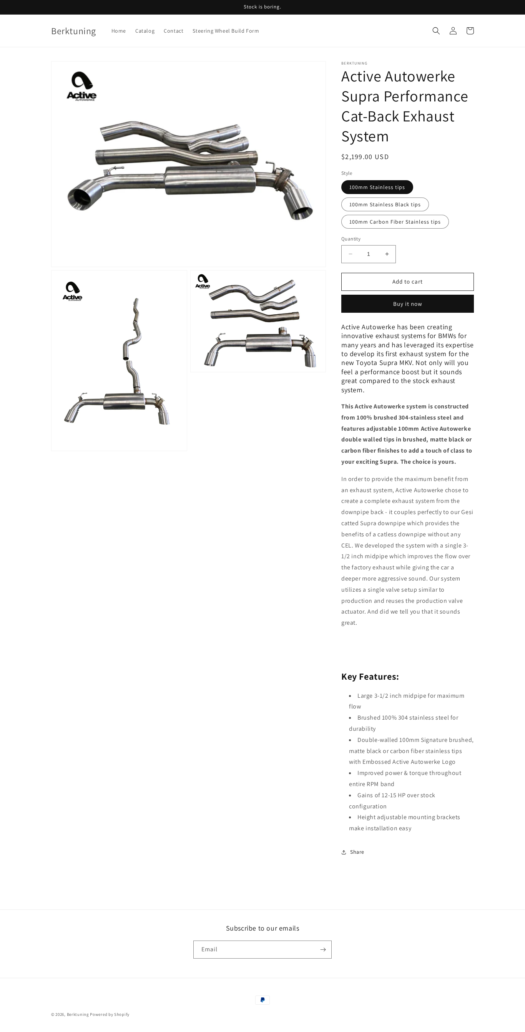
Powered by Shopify (110, 1014)
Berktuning (78, 1014)
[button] (436, 30)
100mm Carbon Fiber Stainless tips (395, 221)
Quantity (351, 239)
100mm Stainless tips (377, 187)
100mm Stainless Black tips (385, 204)
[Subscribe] (322, 950)
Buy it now (407, 303)
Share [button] (357, 851)
